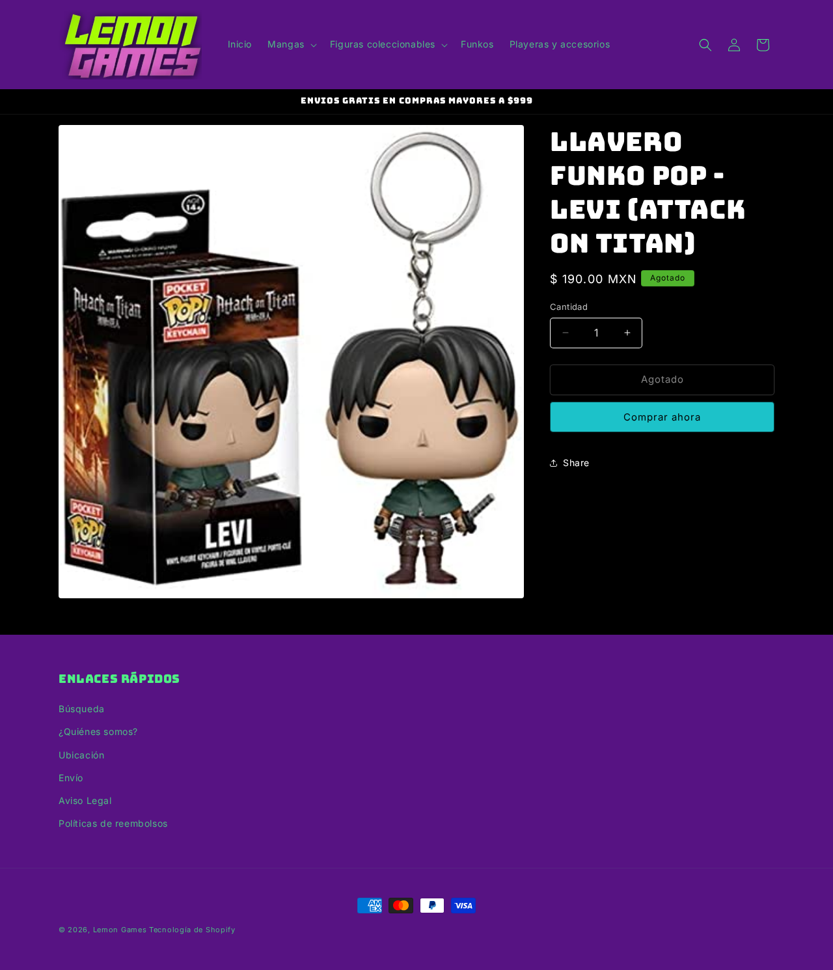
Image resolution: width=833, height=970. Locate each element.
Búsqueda (82, 708)
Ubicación (81, 754)
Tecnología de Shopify (192, 929)
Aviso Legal (85, 800)
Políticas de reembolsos (113, 823)
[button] (291, 44)
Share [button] (576, 462)
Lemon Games (120, 929)
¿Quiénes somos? (98, 732)
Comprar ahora (662, 417)
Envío (71, 777)
